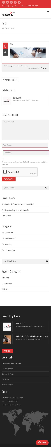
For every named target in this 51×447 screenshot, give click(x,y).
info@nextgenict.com (14, 405)
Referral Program (7, 385)
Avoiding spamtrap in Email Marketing (15, 210)
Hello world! (17, 97)
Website (5, 289)
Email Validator (10, 238)
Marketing (8, 244)
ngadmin (13, 66)
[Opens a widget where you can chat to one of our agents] (42, 443)
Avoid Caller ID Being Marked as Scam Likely (18, 204)
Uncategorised (10, 250)
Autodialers (9, 232)
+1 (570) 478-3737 (16, 398)
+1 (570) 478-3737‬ (11, 401)
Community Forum (8, 374)
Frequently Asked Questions (11, 363)
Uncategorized (7, 283)
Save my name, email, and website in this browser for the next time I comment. (25, 163)
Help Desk (5, 379)
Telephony (5, 278)
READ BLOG (7, 351)
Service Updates (7, 369)
